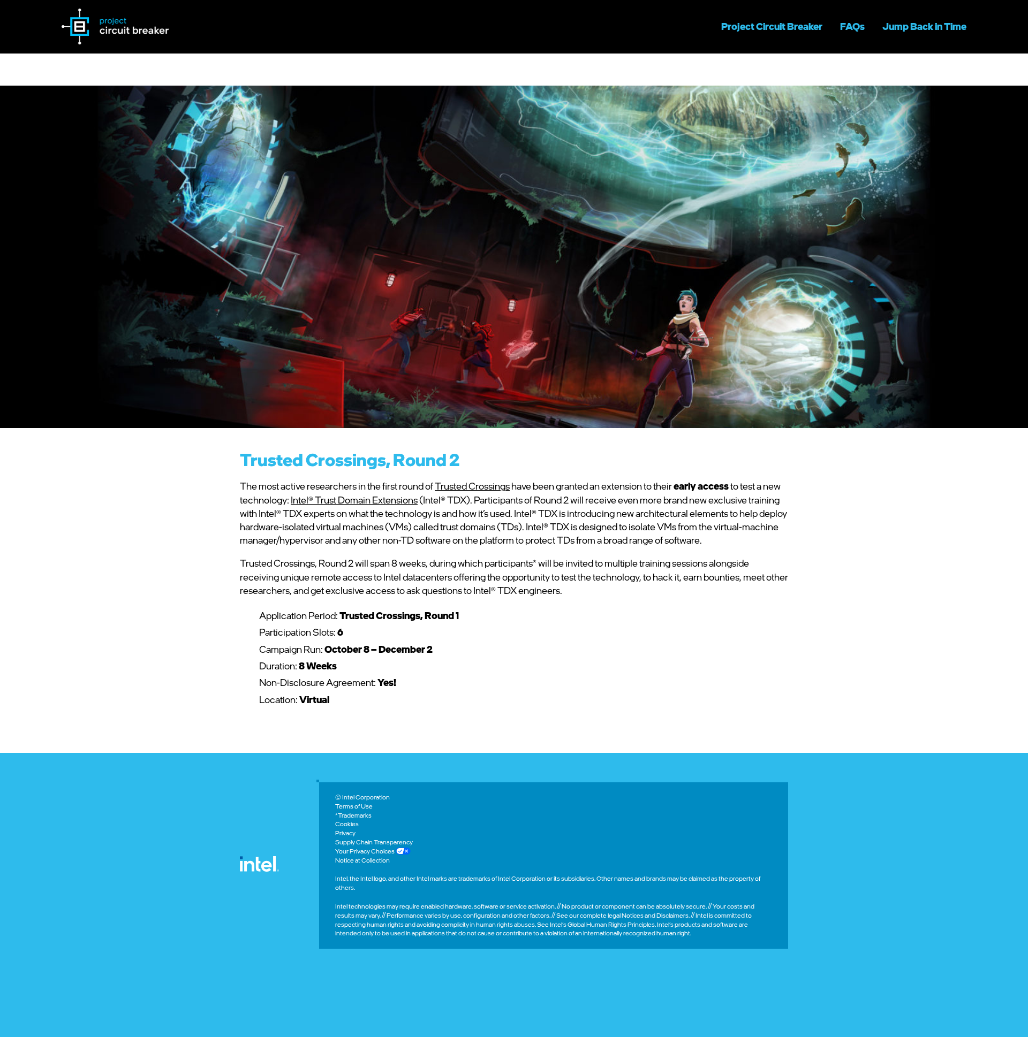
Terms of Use (354, 806)
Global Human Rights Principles (611, 924)
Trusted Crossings (472, 486)
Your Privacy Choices (365, 851)
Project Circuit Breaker (771, 26)
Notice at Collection (362, 860)
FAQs (852, 26)
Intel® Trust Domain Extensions (354, 500)
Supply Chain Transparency (374, 842)
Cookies (347, 824)
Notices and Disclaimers (655, 915)
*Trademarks (353, 815)
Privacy (345, 833)
